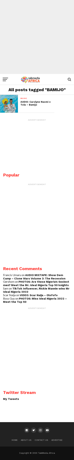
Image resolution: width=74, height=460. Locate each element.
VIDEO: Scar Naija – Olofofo (39, 295)
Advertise (57, 440)
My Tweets (11, 399)
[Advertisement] (37, 37)
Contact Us (41, 440)
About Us (26, 440)
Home (15, 440)
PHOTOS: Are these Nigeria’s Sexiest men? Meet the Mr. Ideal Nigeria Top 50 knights (36, 283)
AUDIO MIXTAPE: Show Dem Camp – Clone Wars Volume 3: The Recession (34, 277)
